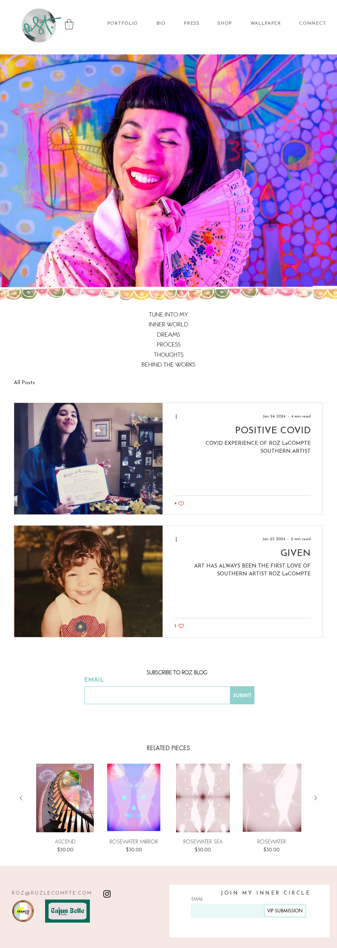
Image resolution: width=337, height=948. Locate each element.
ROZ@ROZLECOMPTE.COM (52, 893)
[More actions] (178, 416)
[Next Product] (316, 798)
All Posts (24, 382)
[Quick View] (65, 798)
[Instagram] (107, 894)
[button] (69, 24)
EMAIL (94, 680)
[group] (168, 808)
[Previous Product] (21, 798)
